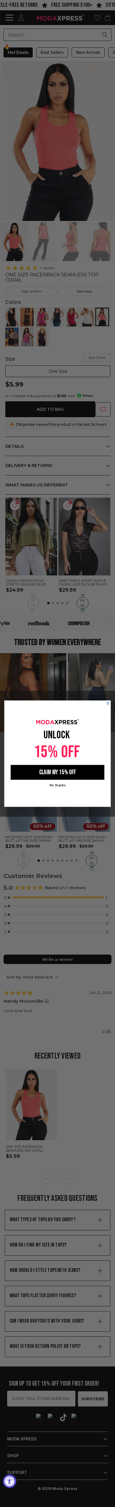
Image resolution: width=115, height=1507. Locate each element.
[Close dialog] (108, 703)
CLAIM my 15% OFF (57, 772)
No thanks (57, 785)
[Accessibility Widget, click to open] (9, 1481)
